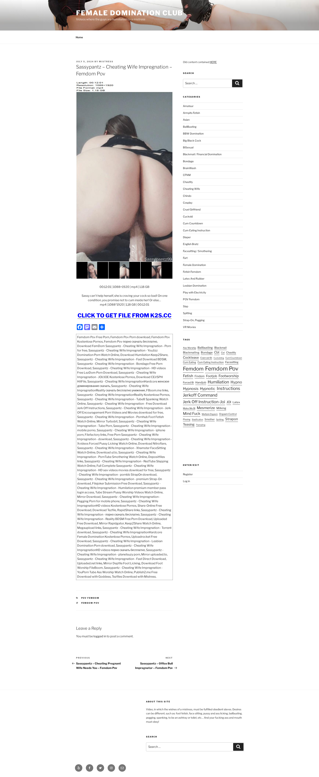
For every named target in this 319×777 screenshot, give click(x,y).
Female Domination (194, 264)
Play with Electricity (194, 292)
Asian (186, 119)
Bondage (188, 161)
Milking (221, 408)
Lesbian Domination (194, 285)
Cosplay (187, 202)
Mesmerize (206, 408)
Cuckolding (219, 358)
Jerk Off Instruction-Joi (204, 401)
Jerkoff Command (200, 395)
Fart (185, 257)
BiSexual (188, 147)
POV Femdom (90, 598)
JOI (229, 402)
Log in (186, 481)
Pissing (186, 419)
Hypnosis (190, 388)
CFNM (187, 174)
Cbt (216, 352)
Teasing (189, 424)
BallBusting (189, 126)
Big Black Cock (192, 140)
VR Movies (189, 327)
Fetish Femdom (192, 271)
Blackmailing (191, 352)
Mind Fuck (191, 413)
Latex (236, 402)
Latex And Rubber (193, 278)
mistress (106, 61)
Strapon (231, 419)
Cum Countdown (193, 223)
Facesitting (232, 362)
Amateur (188, 106)
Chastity (188, 181)
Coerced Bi (206, 357)
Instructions (228, 388)
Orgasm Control (228, 414)
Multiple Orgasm (210, 414)
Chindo (187, 195)
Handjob (200, 382)
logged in (99, 636)
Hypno (236, 382)
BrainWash (189, 168)
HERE (213, 62)
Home (79, 37)
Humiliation (218, 382)
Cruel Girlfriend (191, 209)
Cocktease (191, 357)
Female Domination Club (129, 13)
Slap (185, 306)
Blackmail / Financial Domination (202, 154)
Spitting (187, 313)
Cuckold (188, 216)
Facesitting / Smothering (197, 251)
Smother (210, 419)
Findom (200, 376)
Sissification (197, 419)
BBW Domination (193, 133)
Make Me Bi (189, 408)
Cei (223, 352)
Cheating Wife (191, 188)
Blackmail (220, 347)
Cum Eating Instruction (196, 230)
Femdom (193, 369)
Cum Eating (189, 362)
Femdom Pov (90, 603)
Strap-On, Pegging (194, 320)
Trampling (200, 425)
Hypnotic (207, 388)
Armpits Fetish (191, 112)
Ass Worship (189, 347)
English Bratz (190, 244)
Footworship (229, 376)
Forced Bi (188, 382)
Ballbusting (205, 347)
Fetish (188, 376)
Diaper (187, 237)
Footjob (211, 376)
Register (188, 474)
